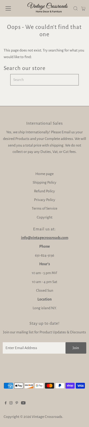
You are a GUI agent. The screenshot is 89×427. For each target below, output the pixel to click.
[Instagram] (11, 403)
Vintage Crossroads (47, 417)
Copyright (44, 217)
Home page (44, 174)
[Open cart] (83, 8)
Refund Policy (44, 191)
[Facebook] (6, 403)
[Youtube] (23, 403)
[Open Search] (75, 8)
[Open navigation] (12, 8)
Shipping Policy (44, 182)
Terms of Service (44, 208)
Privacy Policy (44, 200)
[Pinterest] (16, 403)
